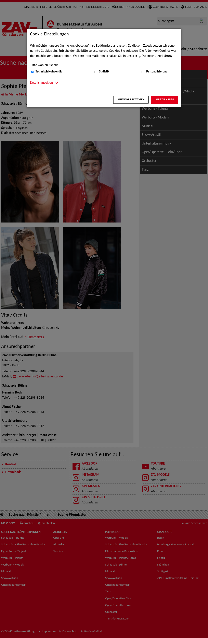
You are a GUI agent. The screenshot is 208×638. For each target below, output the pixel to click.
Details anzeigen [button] (41, 82)
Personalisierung (156, 71)
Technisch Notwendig (49, 71)
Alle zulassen (164, 99)
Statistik (104, 71)
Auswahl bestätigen (130, 99)
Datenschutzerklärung (157, 56)
